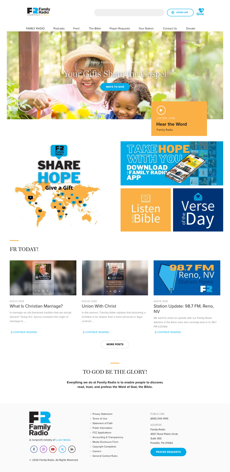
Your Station (146, 28)
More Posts (115, 344)
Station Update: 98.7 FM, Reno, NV (184, 308)
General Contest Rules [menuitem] (105, 456)
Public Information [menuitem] (102, 428)
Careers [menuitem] (97, 451)
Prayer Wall (115, 87)
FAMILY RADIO (35, 28)
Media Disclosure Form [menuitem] (105, 442)
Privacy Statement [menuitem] (102, 414)
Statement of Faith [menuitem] (103, 423)
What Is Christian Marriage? (36, 306)
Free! (76, 28)
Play (161, 110)
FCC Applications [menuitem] (102, 432)
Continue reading (25, 332)
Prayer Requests (120, 28)
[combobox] (129, 12)
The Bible (95, 28)
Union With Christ (99, 306)
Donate (190, 28)
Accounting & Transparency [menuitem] (108, 437)
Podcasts (59, 28)
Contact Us (170, 28)
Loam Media (63, 440)
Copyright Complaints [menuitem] (104, 446)
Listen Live (182, 12)
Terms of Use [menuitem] (100, 418)
